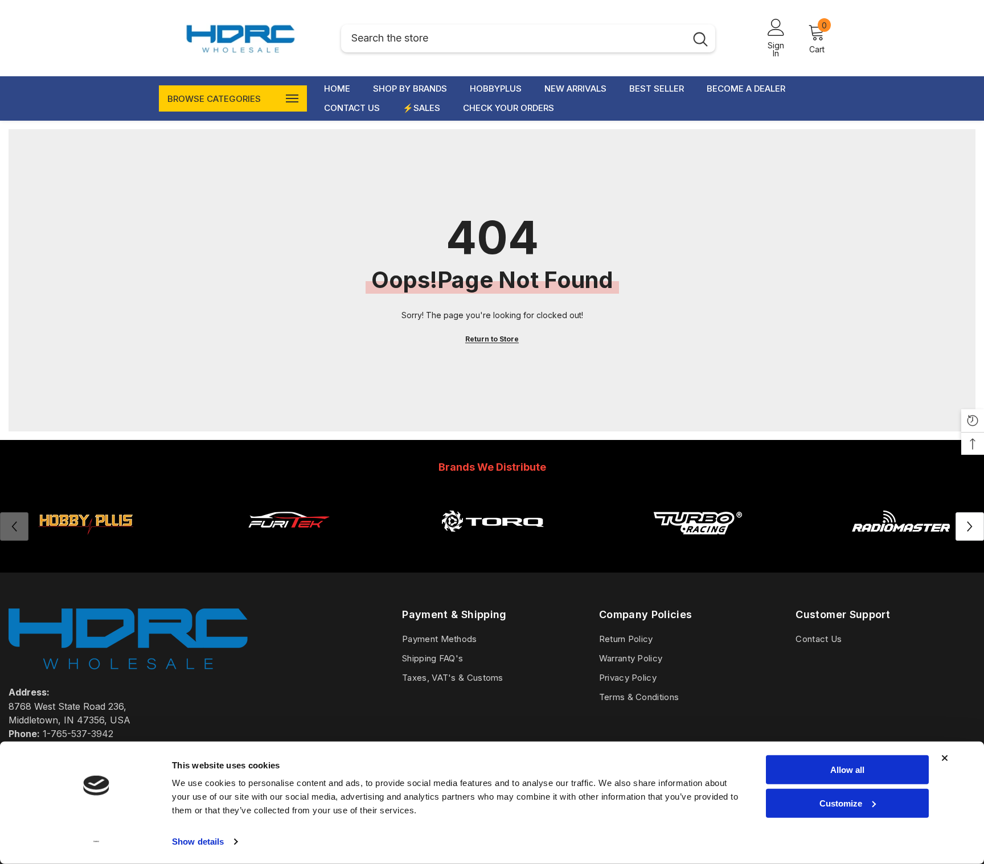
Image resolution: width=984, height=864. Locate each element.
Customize (840, 803)
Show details (198, 841)
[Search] (528, 38)
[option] (289, 526)
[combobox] (513, 38)
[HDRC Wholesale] (492, 521)
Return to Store (492, 339)
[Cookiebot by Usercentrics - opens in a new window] (96, 841)
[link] (288, 521)
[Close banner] (945, 758)
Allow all (847, 770)
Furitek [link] (289, 548)
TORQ (492, 548)
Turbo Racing (696, 548)
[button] (970, 526)
